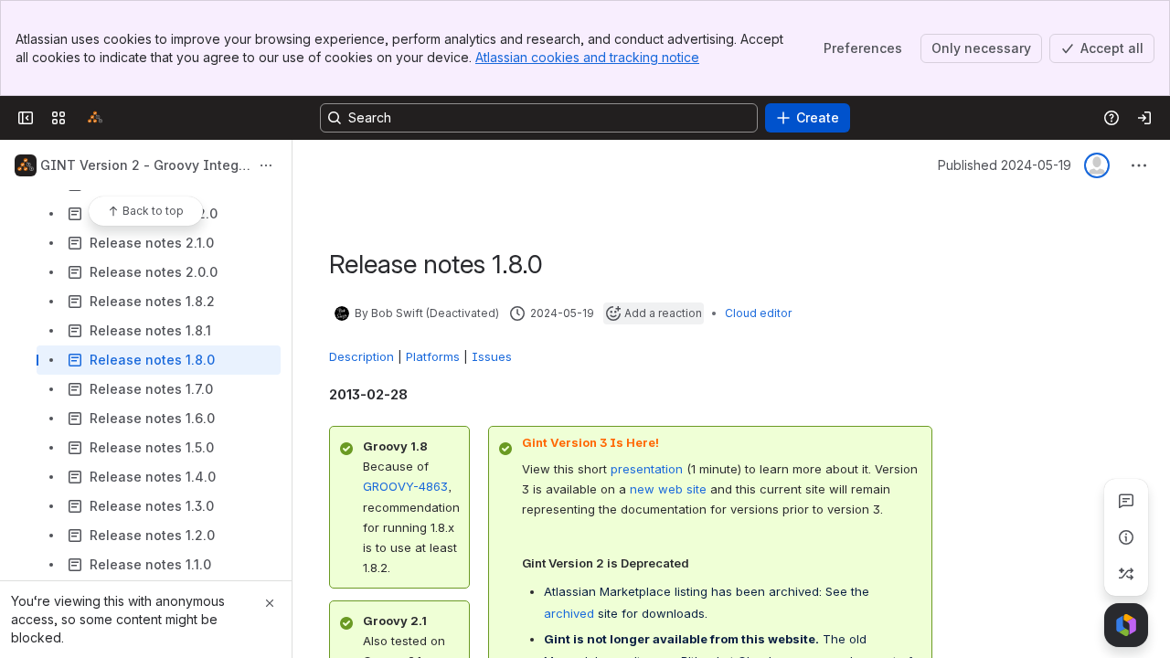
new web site (668, 489)
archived (569, 613)
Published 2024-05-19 (1004, 165)
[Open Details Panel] (1126, 537)
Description (361, 356)
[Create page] (1126, 574)
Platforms (433, 356)
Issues (492, 356)
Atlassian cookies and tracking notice (587, 57)
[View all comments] (1126, 500)
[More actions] (266, 165)
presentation (647, 469)
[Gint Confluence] (95, 118)
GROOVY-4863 (405, 486)
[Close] (270, 603)
